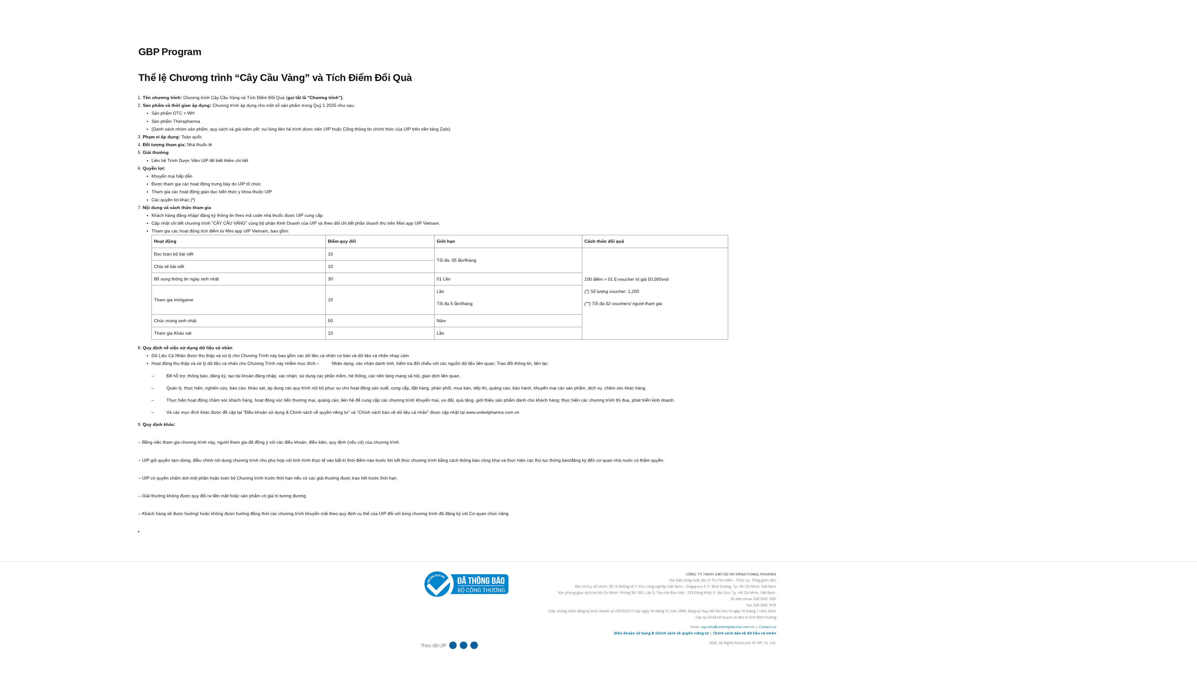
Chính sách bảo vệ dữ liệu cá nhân (744, 633)
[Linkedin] (463, 645)
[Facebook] (453, 645)
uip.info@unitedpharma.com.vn (728, 626)
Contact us (767, 626)
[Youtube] (474, 645)
